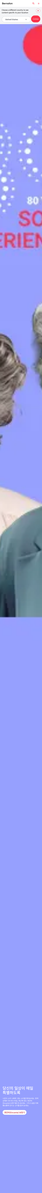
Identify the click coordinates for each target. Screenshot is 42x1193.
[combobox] (14, 19)
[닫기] (38, 11)
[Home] (7, 3)
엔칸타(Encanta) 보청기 (14, 1112)
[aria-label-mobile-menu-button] (38, 3)
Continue (36, 19)
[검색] (33, 3)
